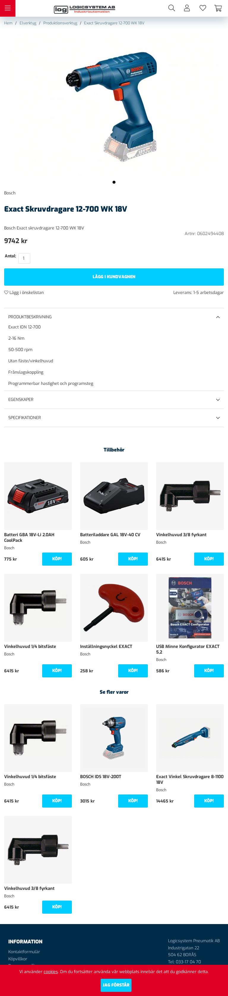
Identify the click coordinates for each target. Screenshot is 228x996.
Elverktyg (28, 23)
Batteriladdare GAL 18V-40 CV (110, 535)
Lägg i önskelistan (26, 292)
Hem (8, 23)
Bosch (9, 193)
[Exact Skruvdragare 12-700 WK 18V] (114, 182)
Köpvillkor (17, 959)
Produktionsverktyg (60, 23)
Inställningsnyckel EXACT (106, 646)
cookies (51, 972)
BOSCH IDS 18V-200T (100, 777)
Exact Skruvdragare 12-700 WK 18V (114, 23)
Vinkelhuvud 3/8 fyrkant (181, 535)
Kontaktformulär (24, 952)
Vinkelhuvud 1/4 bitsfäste (30, 646)
